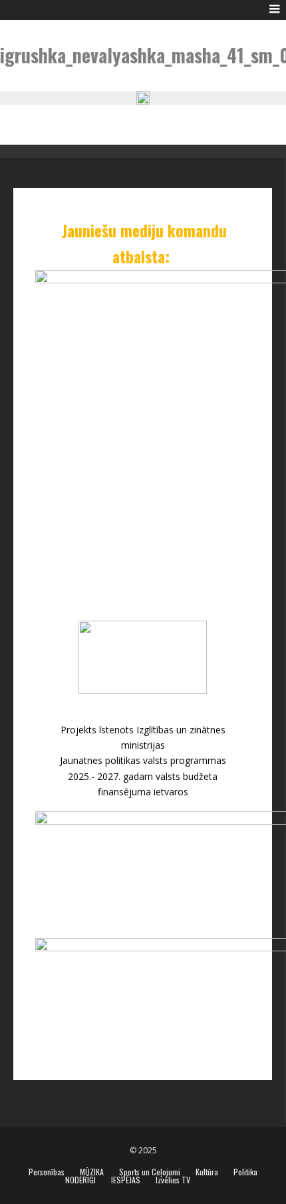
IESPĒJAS (125, 1180)
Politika (245, 1172)
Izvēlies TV (173, 1180)
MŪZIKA (92, 1172)
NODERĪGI (80, 1180)
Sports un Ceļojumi (149, 1172)
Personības (47, 1172)
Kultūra (207, 1172)
